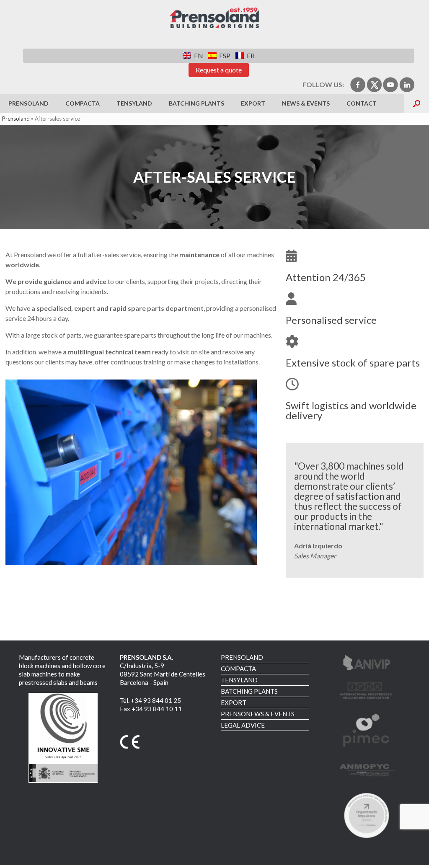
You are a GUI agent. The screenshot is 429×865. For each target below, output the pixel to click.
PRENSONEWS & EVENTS (258, 714)
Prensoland (16, 118)
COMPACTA (82, 103)
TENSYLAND (134, 103)
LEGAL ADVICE (243, 725)
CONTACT (361, 103)
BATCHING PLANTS (196, 103)
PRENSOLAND (28, 103)
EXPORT (253, 103)
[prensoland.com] (214, 18)
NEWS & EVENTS (306, 103)
